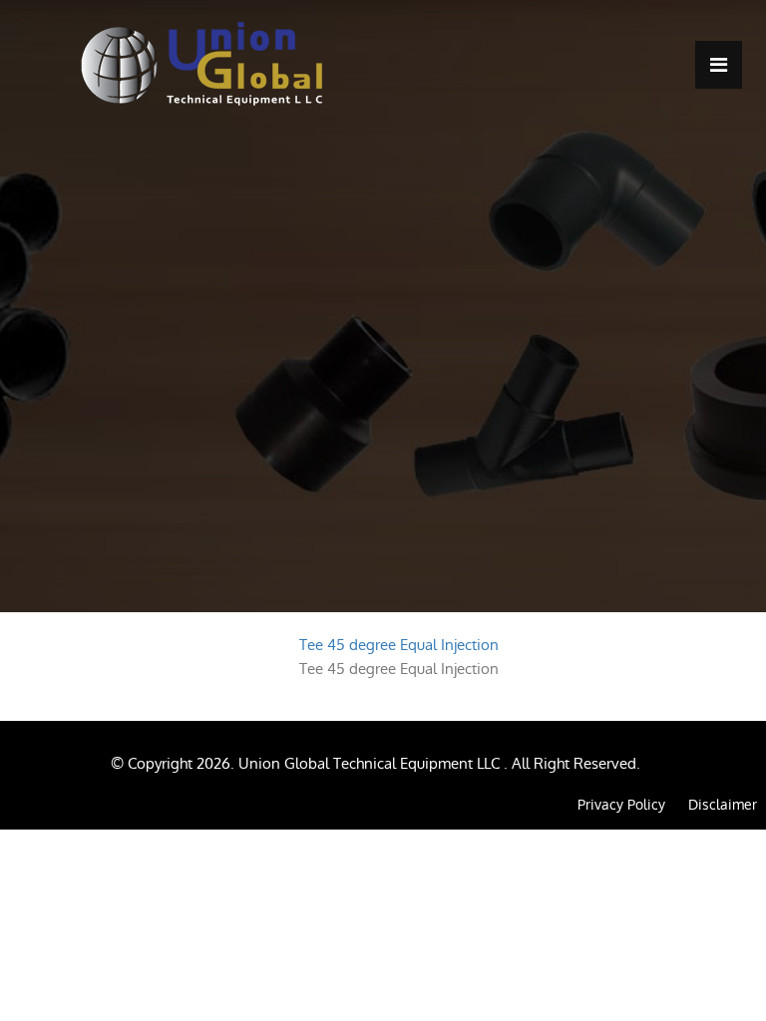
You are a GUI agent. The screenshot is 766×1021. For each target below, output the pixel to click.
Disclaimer (722, 805)
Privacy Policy (621, 805)
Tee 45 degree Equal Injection (399, 644)
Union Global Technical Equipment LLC (371, 763)
